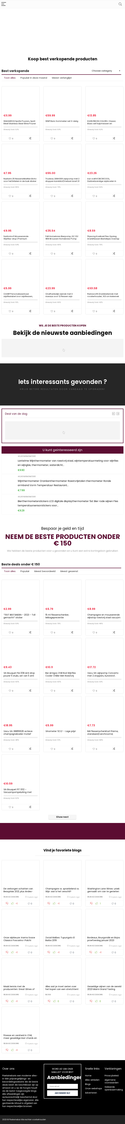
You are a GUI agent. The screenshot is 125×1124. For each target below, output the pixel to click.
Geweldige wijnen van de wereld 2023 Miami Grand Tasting (104, 988)
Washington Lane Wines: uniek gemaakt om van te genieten (103, 890)
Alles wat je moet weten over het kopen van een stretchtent (62, 988)
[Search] (120, 4)
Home (88, 1075)
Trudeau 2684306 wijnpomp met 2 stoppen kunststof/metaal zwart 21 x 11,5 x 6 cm (62, 181)
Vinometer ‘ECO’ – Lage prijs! (60, 731)
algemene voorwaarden (112, 1081)
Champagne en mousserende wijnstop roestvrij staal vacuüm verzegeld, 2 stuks (103, 617)
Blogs (48, 994)
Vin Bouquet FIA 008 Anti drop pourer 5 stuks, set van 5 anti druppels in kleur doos (19, 675)
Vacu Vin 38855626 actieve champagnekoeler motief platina (18, 734)
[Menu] (3, 4)
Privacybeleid (112, 1075)
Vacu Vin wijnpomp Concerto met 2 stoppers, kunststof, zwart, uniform (102, 675)
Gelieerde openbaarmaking (114, 1088)
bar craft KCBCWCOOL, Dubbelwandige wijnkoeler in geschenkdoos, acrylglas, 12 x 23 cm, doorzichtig (103, 182)
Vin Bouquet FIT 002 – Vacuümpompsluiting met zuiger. (18, 792)
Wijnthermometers (27, 456)
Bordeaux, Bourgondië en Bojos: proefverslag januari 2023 (103, 939)
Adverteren (91, 1092)
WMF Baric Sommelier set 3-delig (61, 121)
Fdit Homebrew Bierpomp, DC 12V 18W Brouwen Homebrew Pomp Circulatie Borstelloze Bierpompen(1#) (61, 240)
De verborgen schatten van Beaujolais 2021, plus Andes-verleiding (18, 891)
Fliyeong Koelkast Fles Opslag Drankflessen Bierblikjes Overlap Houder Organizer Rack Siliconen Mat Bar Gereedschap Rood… (103, 240)
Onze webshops (93, 1088)
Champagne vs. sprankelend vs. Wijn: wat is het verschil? (62, 890)
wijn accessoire (11, 897)
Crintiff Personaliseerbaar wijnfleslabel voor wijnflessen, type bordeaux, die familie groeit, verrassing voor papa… (20, 297)
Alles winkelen (92, 1079)
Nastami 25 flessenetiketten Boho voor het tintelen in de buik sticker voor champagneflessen (20, 181)
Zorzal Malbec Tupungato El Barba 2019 (60, 939)
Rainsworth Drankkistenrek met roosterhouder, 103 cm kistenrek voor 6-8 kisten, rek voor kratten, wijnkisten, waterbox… (103, 297)
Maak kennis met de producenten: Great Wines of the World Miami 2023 (19, 989)
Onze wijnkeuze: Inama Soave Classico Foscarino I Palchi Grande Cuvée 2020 (19, 940)
